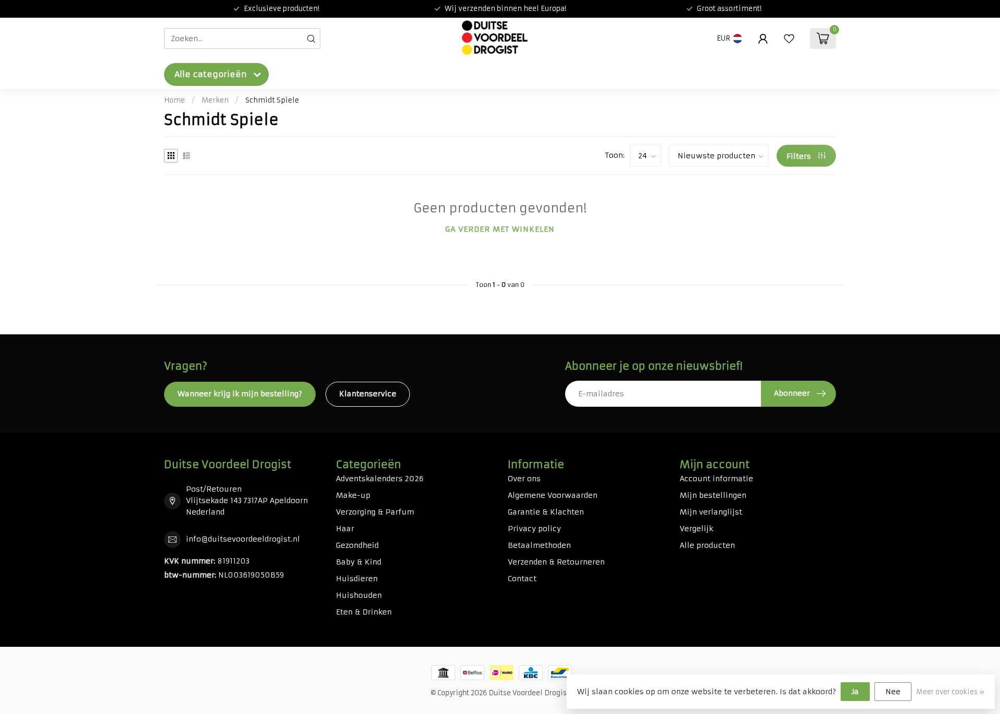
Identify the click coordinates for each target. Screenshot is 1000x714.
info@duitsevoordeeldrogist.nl (243, 539)
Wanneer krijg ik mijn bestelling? (240, 393)
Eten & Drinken (364, 612)
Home (174, 100)
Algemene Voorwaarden (552, 495)
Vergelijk (696, 528)
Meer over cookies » (950, 692)
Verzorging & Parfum (375, 512)
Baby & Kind (358, 562)
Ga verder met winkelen (500, 229)
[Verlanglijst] (789, 38)
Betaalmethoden (539, 545)
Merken (215, 100)
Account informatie (716, 478)
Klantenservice (367, 393)
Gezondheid (357, 545)
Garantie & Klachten (546, 512)
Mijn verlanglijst (711, 512)
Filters (799, 156)
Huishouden (359, 595)
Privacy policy (534, 528)
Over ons (524, 478)
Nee (893, 691)
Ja (855, 691)
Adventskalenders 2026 (379, 478)
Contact (522, 578)
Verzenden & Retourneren (556, 562)
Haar (345, 528)
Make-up (353, 495)
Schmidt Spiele (272, 100)
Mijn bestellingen (713, 495)
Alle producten (707, 545)
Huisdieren (357, 578)
